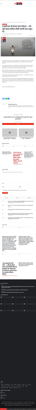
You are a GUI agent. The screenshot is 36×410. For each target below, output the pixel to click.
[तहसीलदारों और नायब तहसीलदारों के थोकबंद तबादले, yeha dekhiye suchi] (4, 211)
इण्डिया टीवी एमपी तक (12, 104)
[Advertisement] (18, 13)
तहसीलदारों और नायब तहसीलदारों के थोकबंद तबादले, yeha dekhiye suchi (19, 209)
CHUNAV (15, 384)
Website (20, 186)
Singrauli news (16, 387)
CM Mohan (19, 384)
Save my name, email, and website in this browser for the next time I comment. (15, 190)
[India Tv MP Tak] (18, 3)
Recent (17, 197)
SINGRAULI (10, 387)
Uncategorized (7, 22)
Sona (19, 387)
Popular (6, 197)
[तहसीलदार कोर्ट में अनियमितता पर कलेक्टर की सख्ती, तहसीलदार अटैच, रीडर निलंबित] (29, 313)
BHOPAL (2, 384)
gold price (29, 384)
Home (3, 22)
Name (3, 183)
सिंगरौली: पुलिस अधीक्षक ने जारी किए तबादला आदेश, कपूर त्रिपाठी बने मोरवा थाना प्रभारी (6, 152)
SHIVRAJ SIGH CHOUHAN (4, 387)
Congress (23, 384)
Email (3, 186)
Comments (29, 197)
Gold (26, 384)
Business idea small (7, 384)
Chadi (12, 384)
